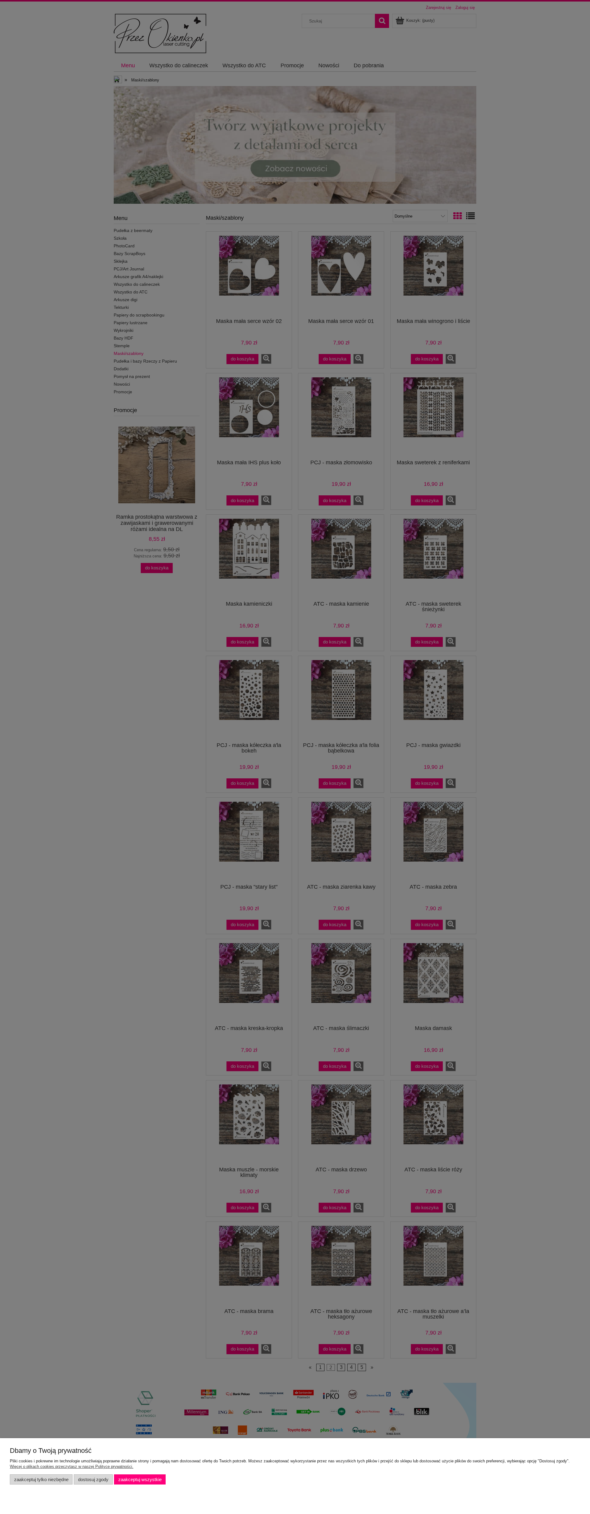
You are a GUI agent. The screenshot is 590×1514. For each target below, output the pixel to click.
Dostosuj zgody (93, 1479)
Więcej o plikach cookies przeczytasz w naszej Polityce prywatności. (71, 1466)
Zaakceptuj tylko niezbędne (41, 1479)
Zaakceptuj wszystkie (140, 1479)
